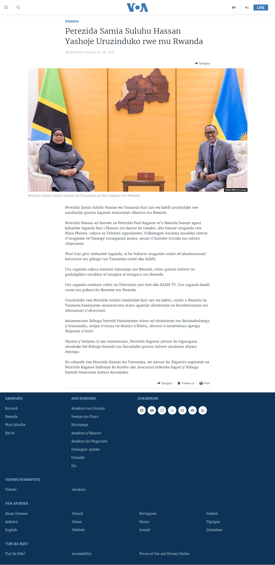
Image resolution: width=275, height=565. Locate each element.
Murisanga (79, 425)
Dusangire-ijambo (85, 449)
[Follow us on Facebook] (142, 410)
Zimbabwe (214, 530)
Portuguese (148, 514)
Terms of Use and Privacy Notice (164, 554)
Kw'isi (10, 433)
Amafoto (79, 490)
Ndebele (78, 530)
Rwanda (72, 21)
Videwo (11, 490)
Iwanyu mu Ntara (84, 417)
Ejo (73, 466)
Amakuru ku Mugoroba (89, 441)
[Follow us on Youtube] (152, 410)
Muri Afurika (15, 425)
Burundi (11, 409)
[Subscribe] (192, 410)
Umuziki (77, 458)
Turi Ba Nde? (15, 554)
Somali (144, 530)
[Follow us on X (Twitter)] (172, 410)
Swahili (212, 514)
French (77, 514)
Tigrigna (213, 522)
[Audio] (247, 7)
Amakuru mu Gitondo (88, 409)
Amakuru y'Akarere (86, 433)
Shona (144, 522)
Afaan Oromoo (16, 514)
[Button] (202, 63)
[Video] (234, 7)
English (11, 530)
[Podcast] (182, 410)
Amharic (11, 522)
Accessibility (81, 554)
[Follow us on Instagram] (162, 410)
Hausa (77, 522)
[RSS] (203, 410)
